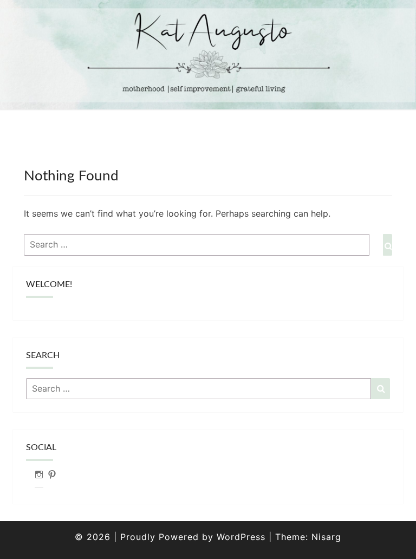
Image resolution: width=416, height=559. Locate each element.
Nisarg (326, 536)
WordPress (241, 536)
